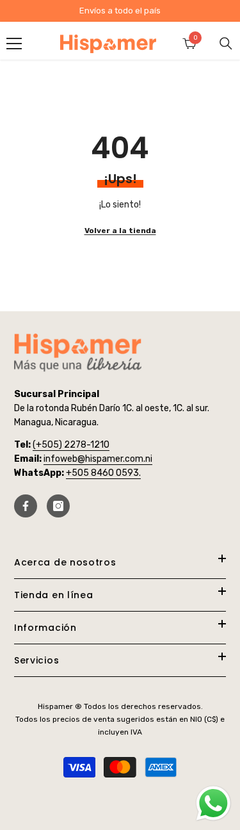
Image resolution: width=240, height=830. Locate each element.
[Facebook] (25, 505)
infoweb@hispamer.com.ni (98, 458)
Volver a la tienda (120, 230)
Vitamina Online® (120, 797)
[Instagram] (58, 505)
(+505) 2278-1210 (71, 444)
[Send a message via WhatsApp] (213, 803)
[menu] (14, 43)
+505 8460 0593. (103, 473)
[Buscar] (226, 43)
